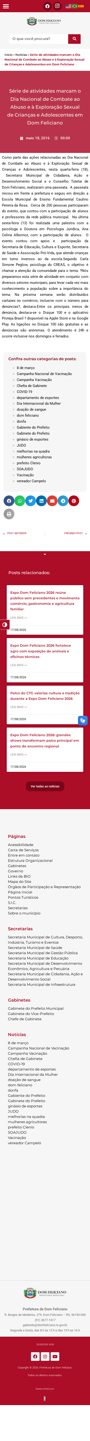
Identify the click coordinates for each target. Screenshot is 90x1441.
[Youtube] (55, 1356)
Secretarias (18, 908)
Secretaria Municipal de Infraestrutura (41, 984)
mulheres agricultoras (34, 457)
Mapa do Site (19, 881)
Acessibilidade (20, 844)
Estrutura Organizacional (30, 860)
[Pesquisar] (74, 39)
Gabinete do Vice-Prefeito (31, 1013)
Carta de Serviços (23, 850)
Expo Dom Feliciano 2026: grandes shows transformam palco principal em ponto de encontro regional (44, 740)
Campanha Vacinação (34, 380)
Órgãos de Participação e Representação (44, 887)
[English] (69, 6)
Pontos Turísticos (23, 897)
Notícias (21, 54)
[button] (6, 6)
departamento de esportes (38, 398)
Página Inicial (20, 892)
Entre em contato (23, 855)
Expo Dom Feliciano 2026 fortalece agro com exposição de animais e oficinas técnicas (40, 651)
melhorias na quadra (33, 451)
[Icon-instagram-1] (57, 6)
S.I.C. (12, 902)
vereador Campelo (31, 481)
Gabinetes (17, 865)
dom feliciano (28, 415)
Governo (15, 871)
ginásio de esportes (32, 439)
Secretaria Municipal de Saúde (35, 947)
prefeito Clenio (29, 463)
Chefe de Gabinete (25, 1019)
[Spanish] (81, 6)
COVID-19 (24, 392)
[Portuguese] (75, 6)
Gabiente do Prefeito (33, 427)
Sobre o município (24, 913)
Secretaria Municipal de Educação (38, 958)
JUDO (21, 445)
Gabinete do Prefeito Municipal (36, 1008)
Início (8, 54)
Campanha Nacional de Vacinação (44, 374)
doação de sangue (31, 409)
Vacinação (25, 475)
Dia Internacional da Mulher (39, 403)
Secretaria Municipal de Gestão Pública (43, 953)
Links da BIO (19, 876)
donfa (21, 421)
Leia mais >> (18, 617)
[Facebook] (47, 6)
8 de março (26, 368)
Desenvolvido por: (45, 1388)
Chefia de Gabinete (32, 386)
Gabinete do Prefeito (33, 433)
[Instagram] (45, 1356)
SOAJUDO (25, 469)
